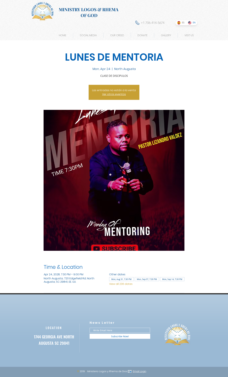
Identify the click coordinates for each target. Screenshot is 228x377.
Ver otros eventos (114, 94)
